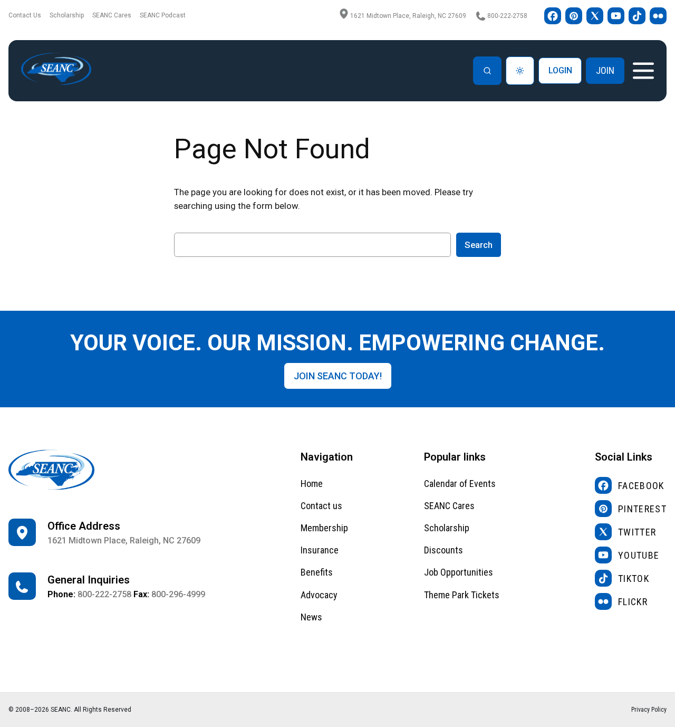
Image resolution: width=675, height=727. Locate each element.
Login (560, 70)
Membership (324, 527)
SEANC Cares (111, 15)
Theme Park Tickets (461, 594)
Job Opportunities (458, 572)
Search (479, 245)
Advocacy (319, 594)
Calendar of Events (460, 483)
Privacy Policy (649, 709)
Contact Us (24, 15)
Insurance (320, 550)
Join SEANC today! (338, 375)
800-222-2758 (507, 16)
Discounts (443, 550)
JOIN (605, 70)
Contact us (321, 505)
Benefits (317, 572)
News (311, 617)
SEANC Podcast (163, 15)
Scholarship (67, 15)
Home (312, 483)
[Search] (487, 70)
